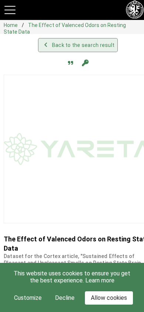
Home (11, 25)
